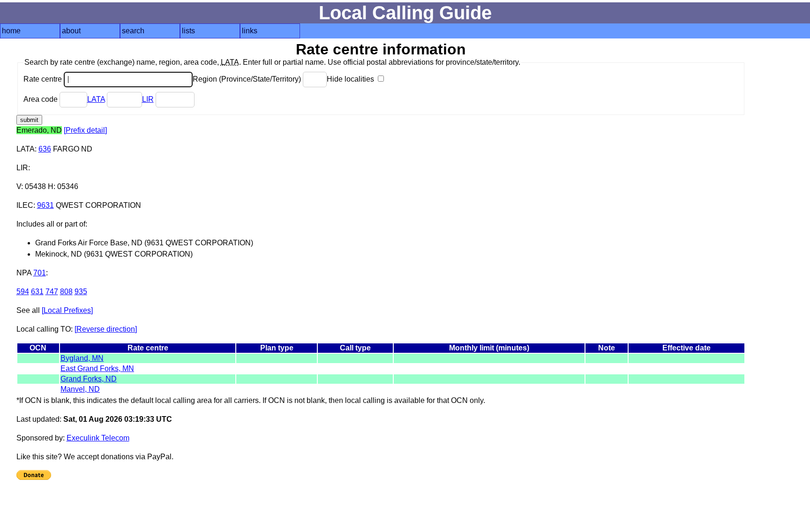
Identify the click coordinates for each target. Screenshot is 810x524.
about (71, 31)
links (249, 31)
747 (51, 292)
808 (66, 292)
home (11, 31)
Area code (41, 99)
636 (44, 149)
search (133, 31)
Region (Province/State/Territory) (248, 79)
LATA (96, 99)
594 (22, 292)
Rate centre (43, 79)
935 (81, 292)
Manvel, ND (80, 389)
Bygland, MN (82, 358)
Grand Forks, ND (88, 379)
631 (37, 292)
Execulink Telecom (98, 438)
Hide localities (351, 79)
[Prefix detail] (85, 130)
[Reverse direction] (106, 329)
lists (188, 31)
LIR (148, 99)
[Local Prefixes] (67, 310)
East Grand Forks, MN (97, 368)
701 (39, 273)
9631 (45, 205)
